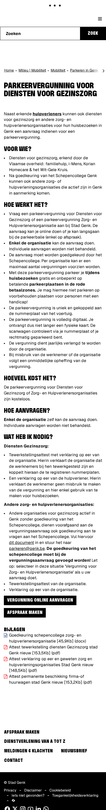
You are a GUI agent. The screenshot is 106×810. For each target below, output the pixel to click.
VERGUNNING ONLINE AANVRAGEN (40, 600)
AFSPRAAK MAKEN (24, 613)
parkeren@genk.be (27, 548)
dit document (21, 542)
